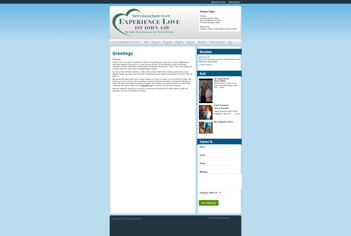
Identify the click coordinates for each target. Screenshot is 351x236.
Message (203, 172)
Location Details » (206, 64)
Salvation (202, 42)
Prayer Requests (217, 42)
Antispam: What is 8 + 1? (210, 193)
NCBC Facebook (220, 2)
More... (231, 42)
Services (191, 42)
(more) (221, 87)
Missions (179, 42)
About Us (155, 42)
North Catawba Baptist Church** (126, 42)
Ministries (167, 42)
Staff (146, 42)
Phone (202, 163)
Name (202, 147)
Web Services (223, 217)
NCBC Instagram (234, 2)
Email (202, 155)
